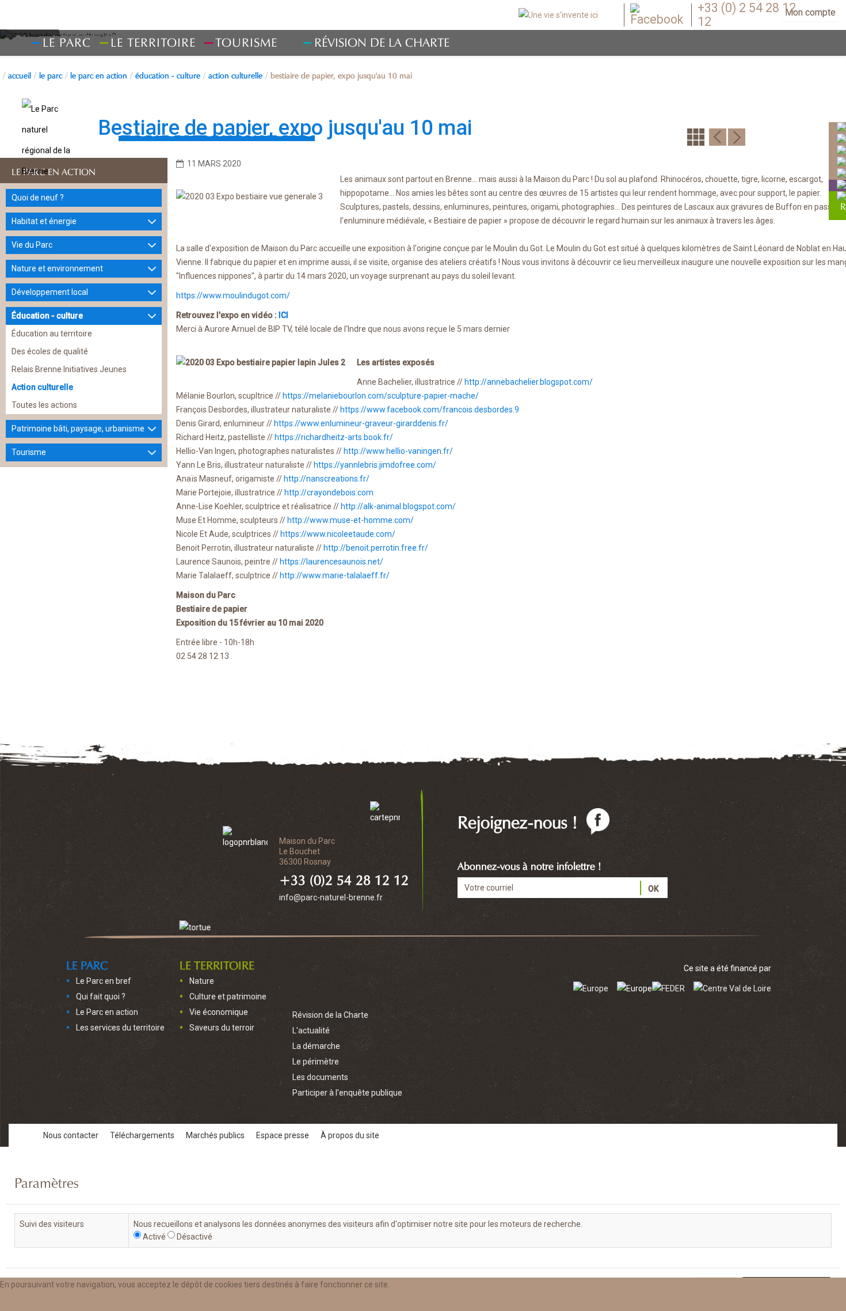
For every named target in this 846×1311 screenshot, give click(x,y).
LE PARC (50, 74)
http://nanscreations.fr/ (326, 478)
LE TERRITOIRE (217, 964)
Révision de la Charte (381, 40)
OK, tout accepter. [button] (39, 1301)
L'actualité (311, 1030)
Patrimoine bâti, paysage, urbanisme (78, 428)
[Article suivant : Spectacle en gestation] (736, 136)
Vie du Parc (32, 244)
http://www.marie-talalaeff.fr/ (335, 575)
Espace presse (282, 1135)
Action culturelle (235, 74)
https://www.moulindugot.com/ (233, 295)
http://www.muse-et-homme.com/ (350, 520)
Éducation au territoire (52, 333)
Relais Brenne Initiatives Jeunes (69, 369)
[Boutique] (841, 184)
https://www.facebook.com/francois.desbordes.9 (429, 409)
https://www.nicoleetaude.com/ (337, 534)
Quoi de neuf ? (38, 197)
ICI (283, 315)
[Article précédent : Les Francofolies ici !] (717, 136)
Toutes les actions (44, 405)
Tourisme (29, 452)
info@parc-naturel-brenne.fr (331, 897)
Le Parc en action (98, 74)
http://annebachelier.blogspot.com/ (528, 382)
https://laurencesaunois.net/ (331, 561)
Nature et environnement (57, 268)
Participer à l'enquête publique (347, 1092)
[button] (116, 1301)
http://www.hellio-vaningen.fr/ (398, 451)
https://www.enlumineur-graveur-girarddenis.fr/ (361, 423)
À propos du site (350, 1135)
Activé (154, 1236)
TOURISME (246, 40)
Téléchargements (142, 1135)
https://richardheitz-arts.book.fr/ (334, 437)
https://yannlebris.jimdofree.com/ (375, 464)
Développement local (50, 292)
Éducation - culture (167, 74)
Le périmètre (315, 1061)
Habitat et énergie (44, 221)
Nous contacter (70, 1135)
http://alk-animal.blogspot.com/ (398, 506)
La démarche (316, 1046)
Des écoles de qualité (50, 351)
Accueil (19, 74)
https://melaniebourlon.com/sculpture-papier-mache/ (381, 395)
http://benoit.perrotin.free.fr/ (375, 547)
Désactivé (194, 1236)
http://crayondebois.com (329, 492)
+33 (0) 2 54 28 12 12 (747, 15)
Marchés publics (215, 1135)
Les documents (320, 1077)
